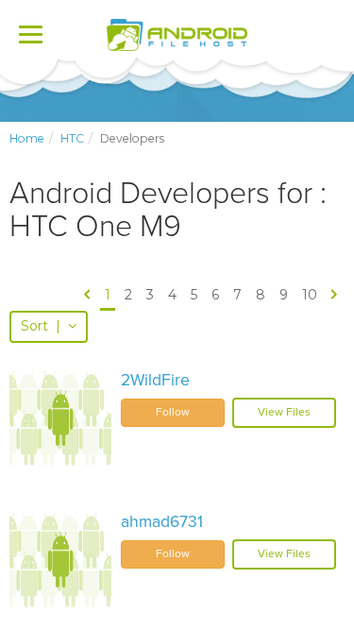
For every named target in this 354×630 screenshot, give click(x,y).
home (26, 138)
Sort (40, 325)
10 (309, 294)
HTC (72, 138)
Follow (173, 411)
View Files (284, 411)
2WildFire (155, 380)
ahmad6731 (162, 522)
